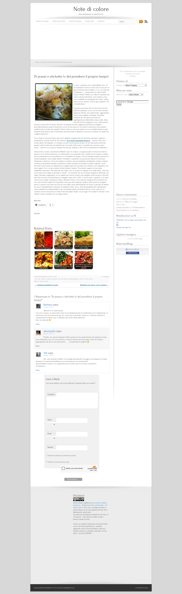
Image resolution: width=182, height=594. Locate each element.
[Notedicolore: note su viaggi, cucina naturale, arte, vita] (117, 225)
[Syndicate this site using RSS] (146, 21)
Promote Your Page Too (123, 227)
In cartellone (134, 210)
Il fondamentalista (138, 207)
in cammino (48, 279)
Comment (51, 394)
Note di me (89, 21)
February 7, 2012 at (48, 333)
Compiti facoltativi (122, 207)
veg (62, 279)
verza (81, 279)
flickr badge (138, 238)
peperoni (54, 279)
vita (39, 279)
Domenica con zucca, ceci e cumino (94, 285)
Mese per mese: (122, 95)
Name (51, 420)
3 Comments (106, 276)
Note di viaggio (75, 21)
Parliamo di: (120, 85)
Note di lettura (58, 21)
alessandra (49, 331)
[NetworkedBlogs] (132, 249)
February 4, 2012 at (48, 307)
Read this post (44, 281)
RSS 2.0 (36, 281)
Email (51, 434)
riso (59, 279)
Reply (37, 324)
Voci (123, 205)
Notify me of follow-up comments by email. (62, 455)
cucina (36, 279)
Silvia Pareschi (121, 210)
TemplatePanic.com (69, 587)
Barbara (47, 304)
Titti (45, 353)
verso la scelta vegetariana (71, 279)
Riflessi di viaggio (131, 202)
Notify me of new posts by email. (58, 462)
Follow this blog (132, 253)
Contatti (100, 21)
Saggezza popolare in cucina (46, 285)
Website (50, 447)
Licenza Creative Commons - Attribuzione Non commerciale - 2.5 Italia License (90, 505)
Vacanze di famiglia (130, 199)
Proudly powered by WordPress (43, 587)
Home (37, 62)
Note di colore (91, 9)
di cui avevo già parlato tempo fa (78, 140)
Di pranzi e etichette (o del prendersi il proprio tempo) (71, 76)
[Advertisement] (91, 42)
